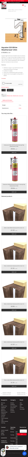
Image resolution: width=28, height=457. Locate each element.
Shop (13, 9)
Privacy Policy (4, 406)
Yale (21, 403)
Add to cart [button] (14, 152)
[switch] (3, 455)
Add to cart (10, 90)
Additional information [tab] (7, 100)
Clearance (12, 412)
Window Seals (9, 95)
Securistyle (22, 409)
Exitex (20, 108)
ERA (20, 406)
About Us (3, 403)
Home (9, 9)
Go (22, 434)
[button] (23, 5)
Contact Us (3, 413)
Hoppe (21, 404)
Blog (2, 404)
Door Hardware (13, 406)
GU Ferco (22, 407)
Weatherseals (15, 95)
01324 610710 (4, 437)
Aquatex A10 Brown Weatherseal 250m (6, 393)
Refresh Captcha (5, 87)
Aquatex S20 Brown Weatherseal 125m (20, 393)
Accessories (21, 95)
